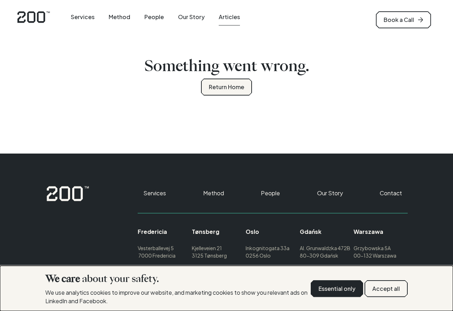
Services (82, 17)
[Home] (67, 193)
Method (119, 17)
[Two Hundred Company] (33, 17)
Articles (229, 17)
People (154, 17)
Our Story (191, 17)
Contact (391, 193)
